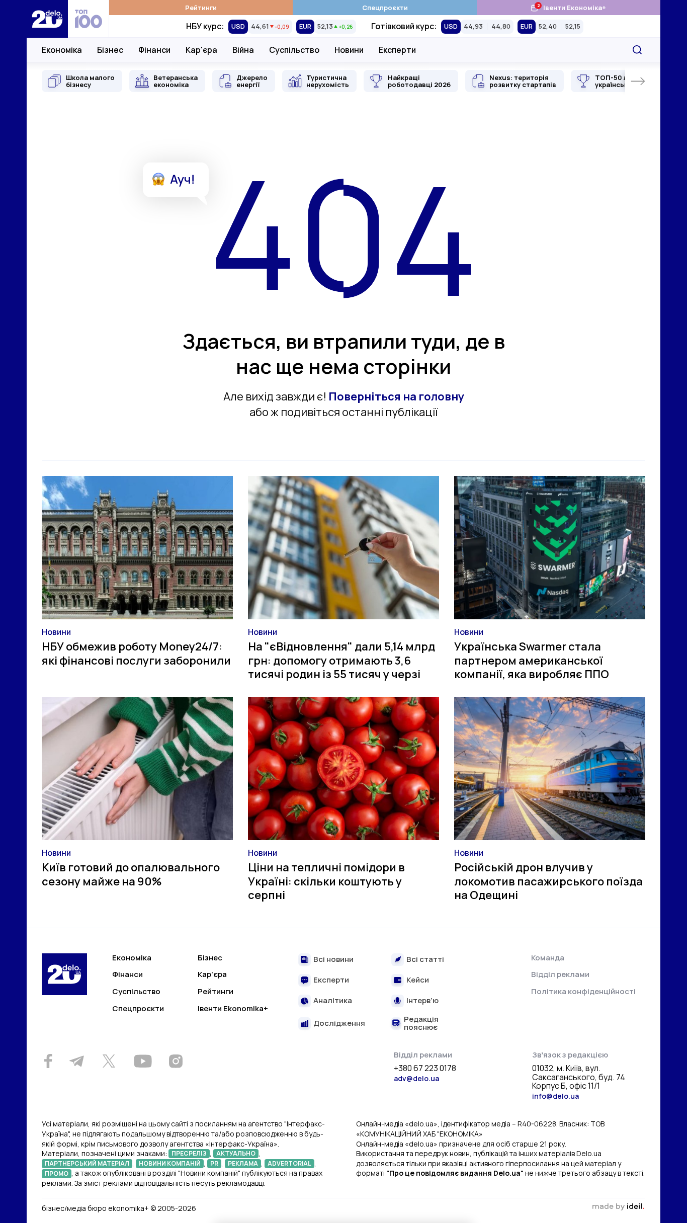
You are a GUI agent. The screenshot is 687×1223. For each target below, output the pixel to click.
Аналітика (332, 1001)
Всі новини (333, 959)
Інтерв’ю (422, 1001)
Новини (349, 49)
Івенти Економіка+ (568, 7)
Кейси (417, 980)
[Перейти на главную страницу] (47, 19)
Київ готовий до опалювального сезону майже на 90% (131, 874)
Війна (243, 49)
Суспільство (294, 49)
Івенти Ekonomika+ (233, 1008)
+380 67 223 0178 (425, 1068)
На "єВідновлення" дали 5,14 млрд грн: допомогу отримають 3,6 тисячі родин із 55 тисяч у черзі (341, 660)
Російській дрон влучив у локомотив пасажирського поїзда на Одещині (548, 881)
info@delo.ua (555, 1096)
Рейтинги (201, 7)
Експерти (397, 49)
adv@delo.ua (416, 1078)
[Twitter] (109, 1061)
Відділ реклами (560, 974)
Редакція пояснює (421, 1023)
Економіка (62, 49)
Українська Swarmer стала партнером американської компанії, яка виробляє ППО (531, 660)
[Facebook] (48, 1061)
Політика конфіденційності (583, 991)
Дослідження (339, 1023)
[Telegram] (76, 1061)
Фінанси (154, 49)
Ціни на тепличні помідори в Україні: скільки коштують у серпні (326, 881)
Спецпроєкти (385, 7)
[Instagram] (175, 1061)
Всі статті (425, 959)
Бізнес (110, 49)
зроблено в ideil (618, 1206)
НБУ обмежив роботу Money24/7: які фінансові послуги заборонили (136, 653)
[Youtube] (142, 1061)
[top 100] (88, 19)
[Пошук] (637, 50)
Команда (547, 957)
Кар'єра (201, 49)
